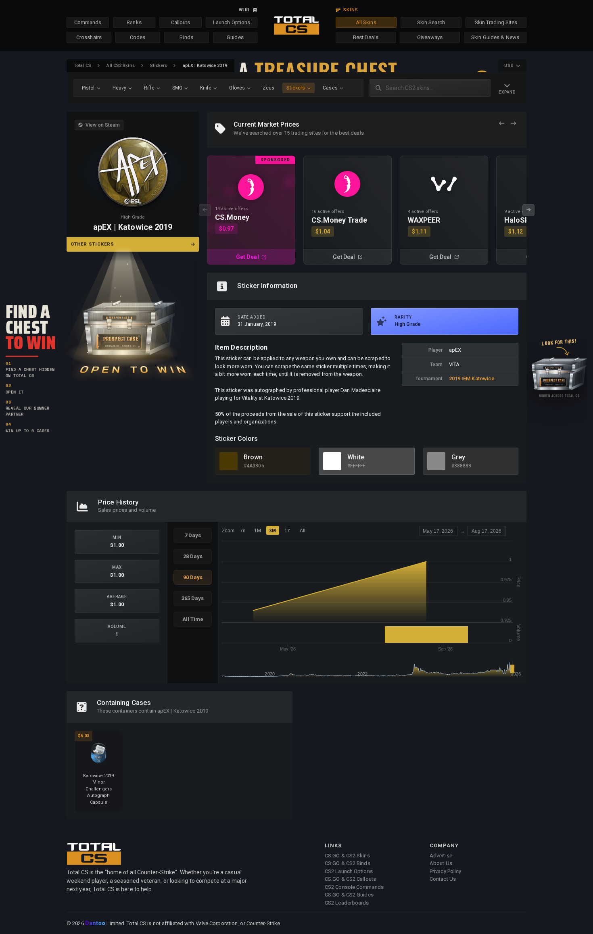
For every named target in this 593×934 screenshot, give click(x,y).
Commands (88, 22)
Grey (458, 457)
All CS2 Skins (120, 65)
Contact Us (443, 879)
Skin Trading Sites (496, 22)
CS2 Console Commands (354, 887)
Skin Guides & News (495, 37)
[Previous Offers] (502, 123)
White (355, 457)
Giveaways (430, 37)
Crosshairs (89, 37)
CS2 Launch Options (349, 871)
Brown (253, 457)
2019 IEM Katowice (472, 378)
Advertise (441, 856)
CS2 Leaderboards (347, 903)
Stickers (158, 65)
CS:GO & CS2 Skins (347, 856)
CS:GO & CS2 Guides (349, 895)
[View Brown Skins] (228, 461)
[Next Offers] (513, 123)
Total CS (82, 65)
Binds (186, 37)
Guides (235, 37)
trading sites (306, 133)
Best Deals (365, 37)
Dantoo (96, 923)
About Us (441, 863)
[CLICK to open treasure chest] (132, 315)
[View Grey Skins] (436, 461)
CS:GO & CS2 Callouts (350, 879)
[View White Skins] (332, 461)
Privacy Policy (445, 871)
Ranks (134, 22)
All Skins (366, 22)
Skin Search (431, 22)
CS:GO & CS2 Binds (347, 863)
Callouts (180, 22)
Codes (138, 37)
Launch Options (231, 22)
